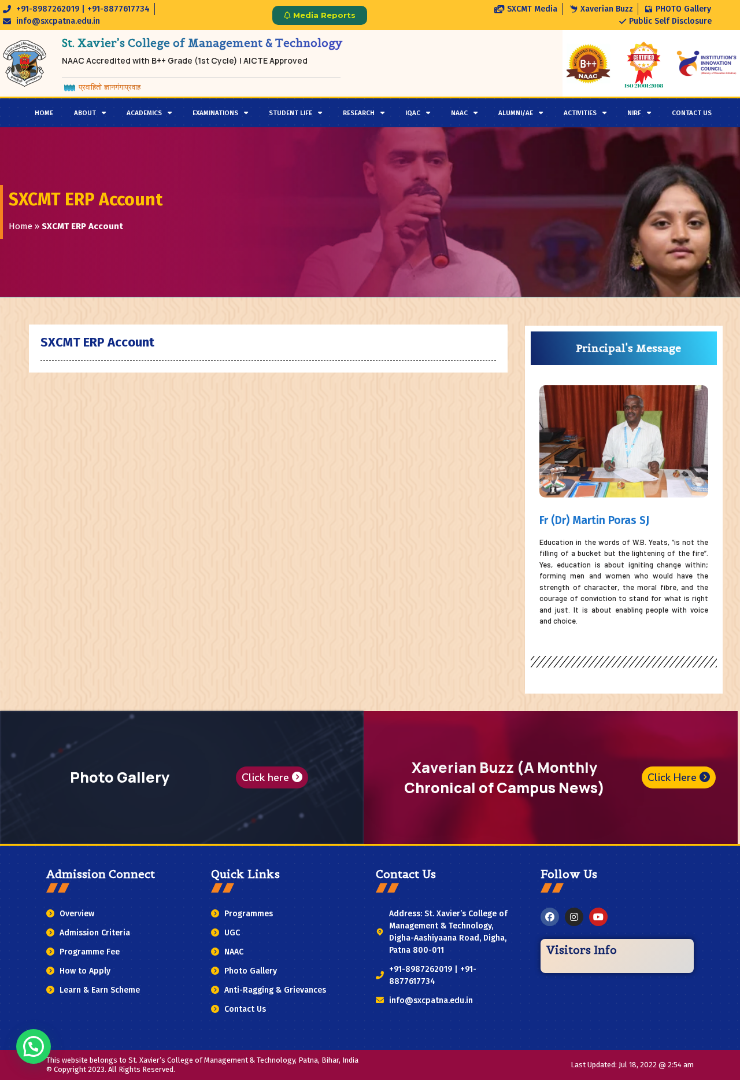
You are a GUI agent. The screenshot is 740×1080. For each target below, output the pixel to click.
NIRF (634, 113)
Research (359, 113)
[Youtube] (598, 917)
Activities (580, 113)
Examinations (215, 113)
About (85, 113)
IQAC (412, 113)
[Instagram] (574, 917)
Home (44, 113)
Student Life (290, 113)
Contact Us (692, 113)
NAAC (459, 113)
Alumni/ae (515, 113)
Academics (144, 113)
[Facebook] (550, 917)
